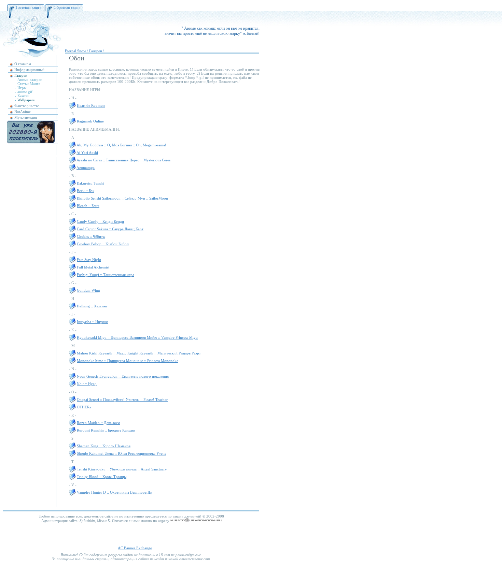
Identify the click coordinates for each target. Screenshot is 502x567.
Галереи (20, 75)
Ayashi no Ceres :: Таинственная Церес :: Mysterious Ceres (123, 160)
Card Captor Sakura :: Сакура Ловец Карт (110, 229)
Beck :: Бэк (85, 191)
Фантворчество (27, 106)
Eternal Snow (75, 51)
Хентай (23, 96)
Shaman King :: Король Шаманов (103, 446)
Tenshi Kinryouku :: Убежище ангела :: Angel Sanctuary (122, 469)
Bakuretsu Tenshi (90, 183)
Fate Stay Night (89, 260)
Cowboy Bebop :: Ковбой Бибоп (103, 244)
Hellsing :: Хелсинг (92, 306)
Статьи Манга (28, 84)
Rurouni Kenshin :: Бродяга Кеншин (106, 430)
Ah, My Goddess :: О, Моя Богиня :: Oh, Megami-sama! (121, 145)
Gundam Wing (88, 290)
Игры (21, 88)
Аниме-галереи (29, 79)
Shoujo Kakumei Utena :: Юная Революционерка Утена (121, 453)
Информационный (29, 70)
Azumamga (85, 167)
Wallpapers (25, 100)
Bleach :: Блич (88, 206)
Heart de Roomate (91, 105)
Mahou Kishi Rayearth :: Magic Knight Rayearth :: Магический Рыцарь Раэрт (139, 353)
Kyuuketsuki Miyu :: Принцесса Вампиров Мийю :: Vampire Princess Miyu (137, 337)
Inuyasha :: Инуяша (92, 322)
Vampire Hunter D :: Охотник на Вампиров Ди (114, 492)
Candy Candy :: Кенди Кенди (100, 221)
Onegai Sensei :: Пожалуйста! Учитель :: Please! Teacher (122, 399)
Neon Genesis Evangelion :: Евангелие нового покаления (123, 376)
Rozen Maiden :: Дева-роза (98, 423)
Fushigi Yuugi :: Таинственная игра (105, 275)
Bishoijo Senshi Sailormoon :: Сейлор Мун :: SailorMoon (122, 198)
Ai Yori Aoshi (87, 152)
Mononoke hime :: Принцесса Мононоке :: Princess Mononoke (127, 361)
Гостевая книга (28, 7)
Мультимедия (25, 117)
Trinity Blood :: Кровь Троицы (101, 477)
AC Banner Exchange (135, 548)
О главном (22, 64)
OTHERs (84, 407)
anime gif (24, 92)
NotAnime (22, 112)
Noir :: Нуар (87, 384)
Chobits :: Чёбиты (91, 236)
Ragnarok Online (90, 121)
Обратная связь (67, 7)
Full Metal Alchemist (93, 267)
